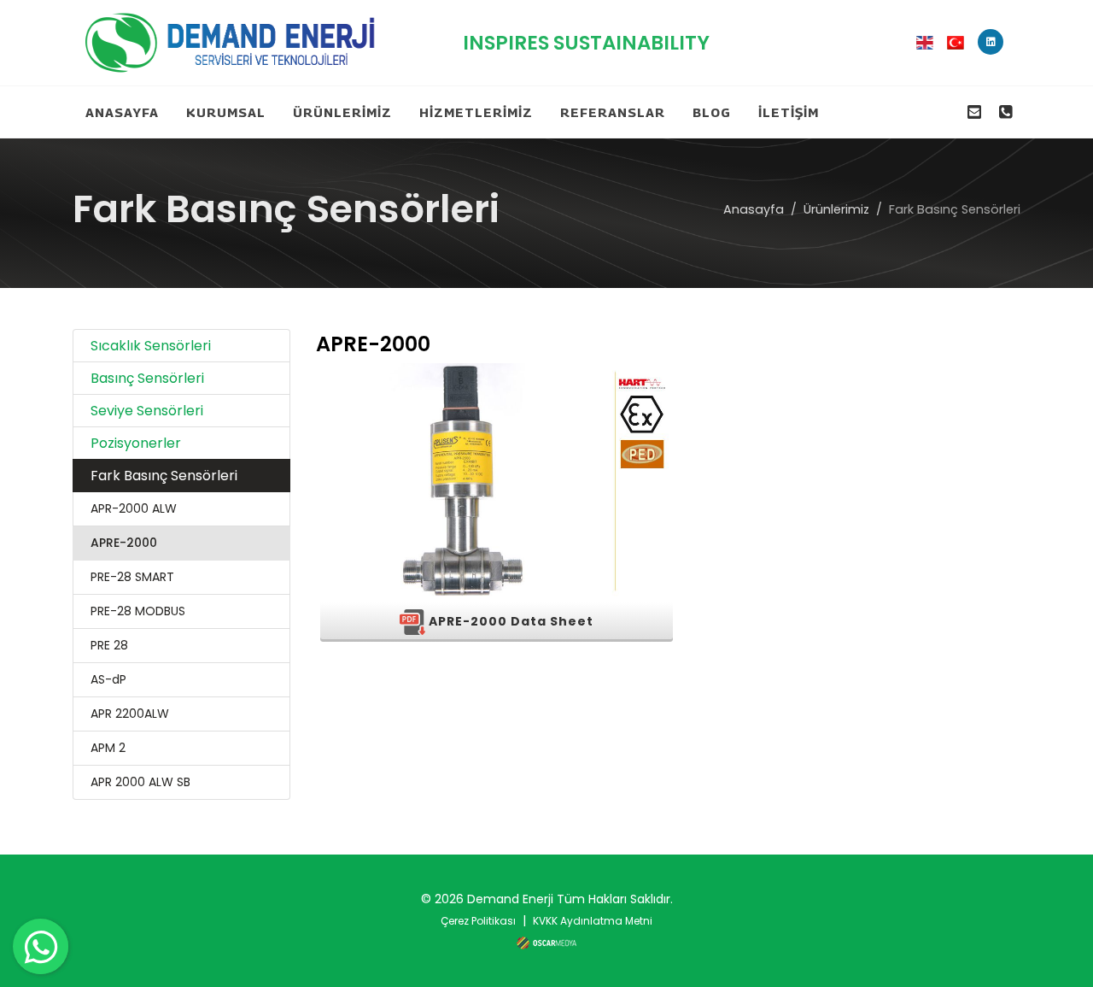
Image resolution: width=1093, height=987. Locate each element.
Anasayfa (753, 208)
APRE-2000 (124, 542)
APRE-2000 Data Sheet (509, 621)
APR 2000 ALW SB (140, 781)
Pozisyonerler (136, 443)
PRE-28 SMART (132, 576)
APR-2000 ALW (134, 508)
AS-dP (108, 679)
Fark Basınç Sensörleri (164, 475)
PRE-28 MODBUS (138, 611)
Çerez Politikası (478, 921)
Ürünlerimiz (836, 208)
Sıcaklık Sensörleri (151, 345)
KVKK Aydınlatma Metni (592, 921)
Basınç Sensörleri (147, 378)
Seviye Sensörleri (147, 410)
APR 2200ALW (130, 713)
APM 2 (108, 747)
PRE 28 (109, 645)
